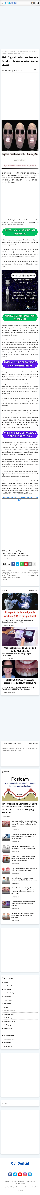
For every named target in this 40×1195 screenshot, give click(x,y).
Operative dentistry (9, 1011)
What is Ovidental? (18, 1181)
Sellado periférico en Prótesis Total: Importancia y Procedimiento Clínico (23, 847)
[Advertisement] (20, 27)
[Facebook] (13, 564)
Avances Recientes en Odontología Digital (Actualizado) (16, 654)
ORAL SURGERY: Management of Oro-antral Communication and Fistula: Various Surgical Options (23, 858)
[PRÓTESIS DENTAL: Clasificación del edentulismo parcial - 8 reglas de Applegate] (6, 916)
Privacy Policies (20, 1184)
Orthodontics (7, 1032)
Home (7, 1181)
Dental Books (7, 989)
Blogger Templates (16, 1187)
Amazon (6, 982)
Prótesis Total (10, 51)
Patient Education (9, 1035)
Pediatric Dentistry (9, 1039)
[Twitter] (17, 564)
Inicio (3, 51)
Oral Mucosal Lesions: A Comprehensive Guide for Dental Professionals (24, 869)
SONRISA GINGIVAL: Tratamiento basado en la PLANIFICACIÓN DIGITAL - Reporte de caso (18, 688)
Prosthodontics (8, 1046)
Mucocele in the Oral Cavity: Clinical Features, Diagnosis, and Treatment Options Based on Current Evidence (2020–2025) (22, 890)
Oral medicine (8, 1028)
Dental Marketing (9, 993)
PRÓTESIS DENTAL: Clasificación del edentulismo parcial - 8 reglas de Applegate (22, 915)
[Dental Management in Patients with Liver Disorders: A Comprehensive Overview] (6, 904)
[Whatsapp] (22, 564)
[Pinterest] (26, 564)
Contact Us (31, 1181)
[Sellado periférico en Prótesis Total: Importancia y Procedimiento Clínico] (6, 849)
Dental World (7, 996)
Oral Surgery (7, 1025)
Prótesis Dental (23, 556)
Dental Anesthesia (9, 986)
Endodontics (7, 1003)
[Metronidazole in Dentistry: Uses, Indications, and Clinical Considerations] (6, 880)
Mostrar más (33, 590)
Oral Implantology (9, 1014)
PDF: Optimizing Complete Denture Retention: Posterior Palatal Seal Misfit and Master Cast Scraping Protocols (19, 808)
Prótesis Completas (9, 556)
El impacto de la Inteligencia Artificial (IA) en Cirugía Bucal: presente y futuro (17, 621)
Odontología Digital (16, 551)
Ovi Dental (22, 553)
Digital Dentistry (8, 1000)
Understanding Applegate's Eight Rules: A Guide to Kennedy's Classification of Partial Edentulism (24, 836)
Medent (6, 1007)
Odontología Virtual (10, 553)
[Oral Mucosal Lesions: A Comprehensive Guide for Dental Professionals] (6, 870)
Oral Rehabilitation (9, 1021)
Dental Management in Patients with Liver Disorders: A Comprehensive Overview (23, 903)
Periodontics (7, 1042)
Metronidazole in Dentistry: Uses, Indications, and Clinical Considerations (24, 879)
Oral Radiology (8, 1018)
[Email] (30, 564)
